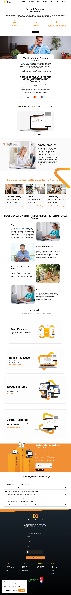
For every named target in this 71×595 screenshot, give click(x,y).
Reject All (15, 590)
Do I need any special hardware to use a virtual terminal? (19, 501)
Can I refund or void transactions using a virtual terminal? (19, 498)
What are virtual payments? (11, 481)
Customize (7, 590)
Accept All (22, 590)
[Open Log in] (65, 1)
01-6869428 (34, 523)
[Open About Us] (46, 1)
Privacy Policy (44, 461)
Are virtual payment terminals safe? (13, 487)
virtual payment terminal (26, 63)
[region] (14, 586)
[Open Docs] (59, 1)
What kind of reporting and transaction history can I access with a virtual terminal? (25, 504)
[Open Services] (26, 1)
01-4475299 (37, 521)
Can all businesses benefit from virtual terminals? (17, 484)
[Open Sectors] (33, 1)
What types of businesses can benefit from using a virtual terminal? (21, 491)
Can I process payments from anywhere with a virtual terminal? (20, 494)
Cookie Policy (9, 587)
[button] (35, 481)
